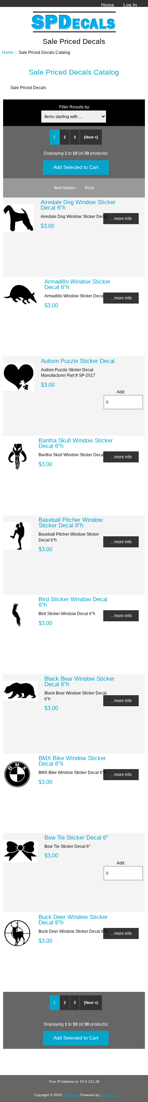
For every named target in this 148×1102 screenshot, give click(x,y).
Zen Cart (107, 1095)
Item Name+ (65, 187)
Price (89, 187)
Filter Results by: (74, 107)
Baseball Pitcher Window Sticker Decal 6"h (71, 522)
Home (107, 5)
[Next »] (91, 137)
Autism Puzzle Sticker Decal (78, 360)
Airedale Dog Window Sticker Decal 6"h (78, 205)
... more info (121, 218)
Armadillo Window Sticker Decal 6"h (77, 284)
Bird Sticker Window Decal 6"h (73, 602)
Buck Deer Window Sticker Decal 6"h (73, 919)
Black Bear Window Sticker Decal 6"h (79, 681)
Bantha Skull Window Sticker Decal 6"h (76, 443)
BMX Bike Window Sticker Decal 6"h (72, 761)
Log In (130, 5)
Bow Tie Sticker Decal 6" (76, 837)
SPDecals (70, 1095)
